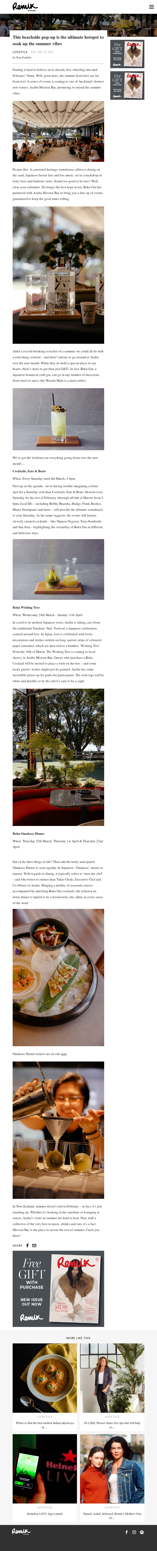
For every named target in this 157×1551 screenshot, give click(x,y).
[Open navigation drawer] (151, 7)
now (63, 1054)
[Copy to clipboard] (34, 1245)
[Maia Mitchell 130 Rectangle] (58, 1289)
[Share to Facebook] (27, 1245)
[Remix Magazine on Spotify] (142, 1532)
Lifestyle (20, 52)
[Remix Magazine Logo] (25, 6)
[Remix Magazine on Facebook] (126, 1532)
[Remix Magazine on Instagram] (134, 1532)
